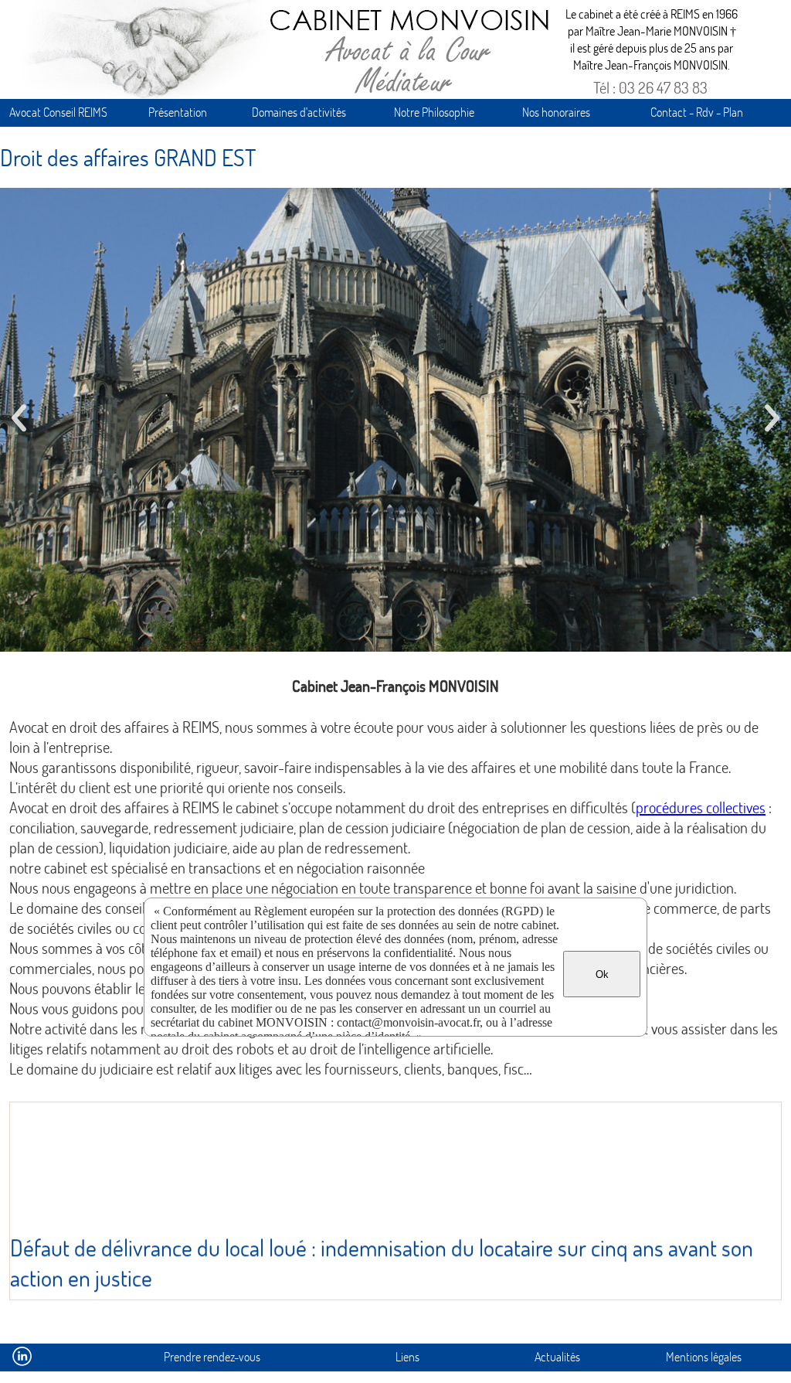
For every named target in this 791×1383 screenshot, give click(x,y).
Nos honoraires (556, 112)
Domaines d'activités (299, 112)
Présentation (177, 112)
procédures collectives (701, 807)
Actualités (557, 1356)
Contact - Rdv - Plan (696, 112)
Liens (407, 1356)
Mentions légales (704, 1356)
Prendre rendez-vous (212, 1356)
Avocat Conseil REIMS (58, 112)
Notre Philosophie (434, 112)
